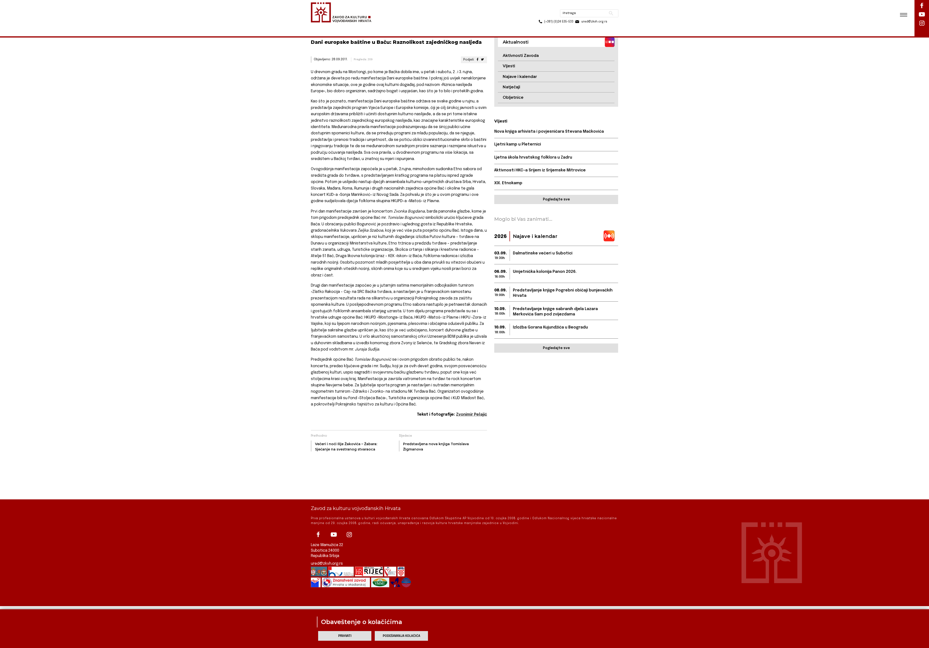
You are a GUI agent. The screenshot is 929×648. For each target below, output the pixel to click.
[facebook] (318, 535)
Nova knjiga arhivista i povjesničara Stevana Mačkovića (549, 132)
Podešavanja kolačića (401, 636)
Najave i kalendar (520, 76)
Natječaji (511, 87)
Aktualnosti (343, 26)
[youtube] (333, 535)
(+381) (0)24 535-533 (540, 14)
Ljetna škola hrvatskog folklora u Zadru (533, 157)
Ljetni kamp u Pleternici (517, 144)
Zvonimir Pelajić (471, 414)
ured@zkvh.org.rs (327, 564)
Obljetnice (513, 97)
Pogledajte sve (556, 199)
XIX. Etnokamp (508, 183)
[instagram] (349, 535)
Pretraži (593, 6)
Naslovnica (319, 26)
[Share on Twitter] (482, 59)
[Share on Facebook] (477, 59)
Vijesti (509, 66)
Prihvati (345, 636)
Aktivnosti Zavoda (521, 55)
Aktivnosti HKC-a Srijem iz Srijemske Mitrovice (540, 170)
